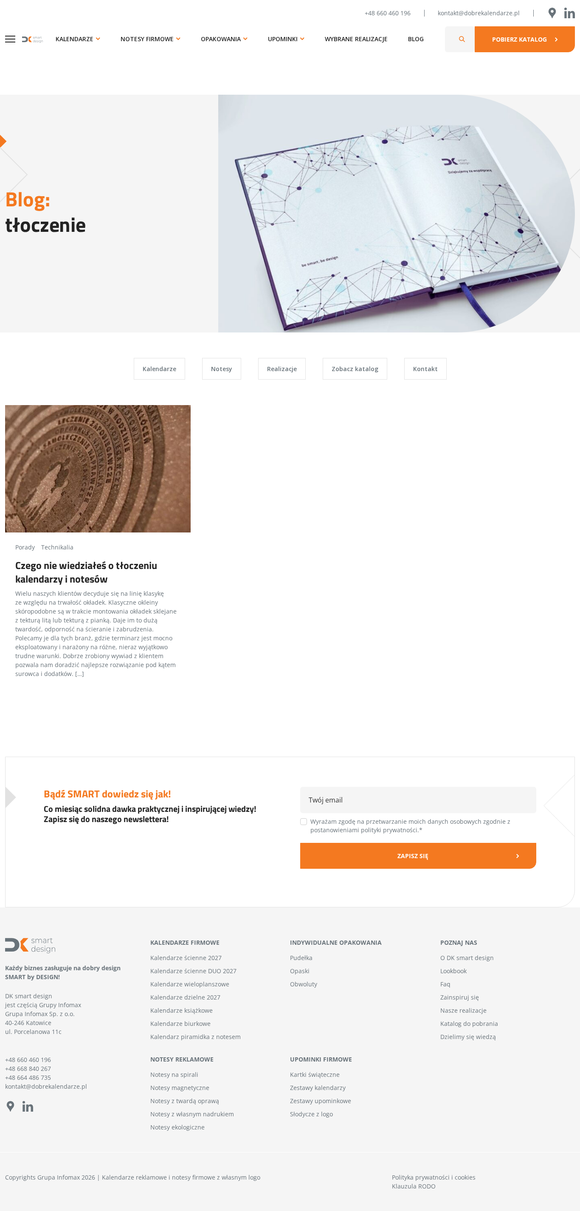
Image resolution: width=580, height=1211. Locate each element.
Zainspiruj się (459, 997)
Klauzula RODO (414, 1186)
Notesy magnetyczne (179, 1088)
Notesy (221, 369)
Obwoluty (303, 984)
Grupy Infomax (60, 1005)
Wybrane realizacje (356, 39)
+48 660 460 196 (388, 13)
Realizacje (282, 369)
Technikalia (57, 547)
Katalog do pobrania (469, 1023)
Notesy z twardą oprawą (184, 1101)
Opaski (300, 971)
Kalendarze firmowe (185, 942)
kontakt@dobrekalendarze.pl (479, 13)
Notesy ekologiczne (177, 1127)
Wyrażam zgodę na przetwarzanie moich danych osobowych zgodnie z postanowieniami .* (410, 825)
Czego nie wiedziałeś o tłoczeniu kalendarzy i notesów (86, 572)
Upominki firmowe (321, 1059)
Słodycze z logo (311, 1114)
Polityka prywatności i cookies (434, 1177)
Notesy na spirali (174, 1074)
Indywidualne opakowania (336, 942)
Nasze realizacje (463, 1010)
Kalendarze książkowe (181, 1010)
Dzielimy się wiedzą (468, 1037)
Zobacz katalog (355, 369)
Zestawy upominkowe (320, 1101)
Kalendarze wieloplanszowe (189, 984)
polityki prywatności (389, 830)
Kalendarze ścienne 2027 (186, 958)
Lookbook (453, 971)
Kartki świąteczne (315, 1074)
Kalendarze (74, 39)
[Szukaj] (462, 39)
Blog (416, 39)
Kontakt (425, 369)
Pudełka (301, 958)
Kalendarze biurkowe (180, 1023)
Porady (25, 547)
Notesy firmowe (147, 39)
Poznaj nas (458, 942)
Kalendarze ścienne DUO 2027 (193, 971)
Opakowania (221, 39)
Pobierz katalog (519, 39)
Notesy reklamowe (182, 1059)
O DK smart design (467, 958)
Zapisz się (412, 856)
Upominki (283, 39)
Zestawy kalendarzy (318, 1088)
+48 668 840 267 (28, 1069)
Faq (445, 984)
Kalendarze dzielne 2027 (185, 997)
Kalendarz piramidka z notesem (195, 1037)
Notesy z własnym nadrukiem (192, 1114)
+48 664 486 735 (28, 1077)
